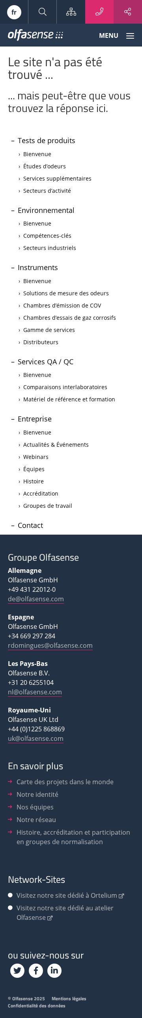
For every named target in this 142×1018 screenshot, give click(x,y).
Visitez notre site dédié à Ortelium (67, 895)
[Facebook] (36, 971)
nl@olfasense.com (35, 692)
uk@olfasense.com (36, 738)
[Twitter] (17, 971)
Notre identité (37, 794)
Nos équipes (35, 807)
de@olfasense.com (36, 599)
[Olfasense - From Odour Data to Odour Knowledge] (35, 36)
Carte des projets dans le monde (65, 781)
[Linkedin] (54, 971)
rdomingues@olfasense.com (50, 645)
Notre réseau (36, 819)
